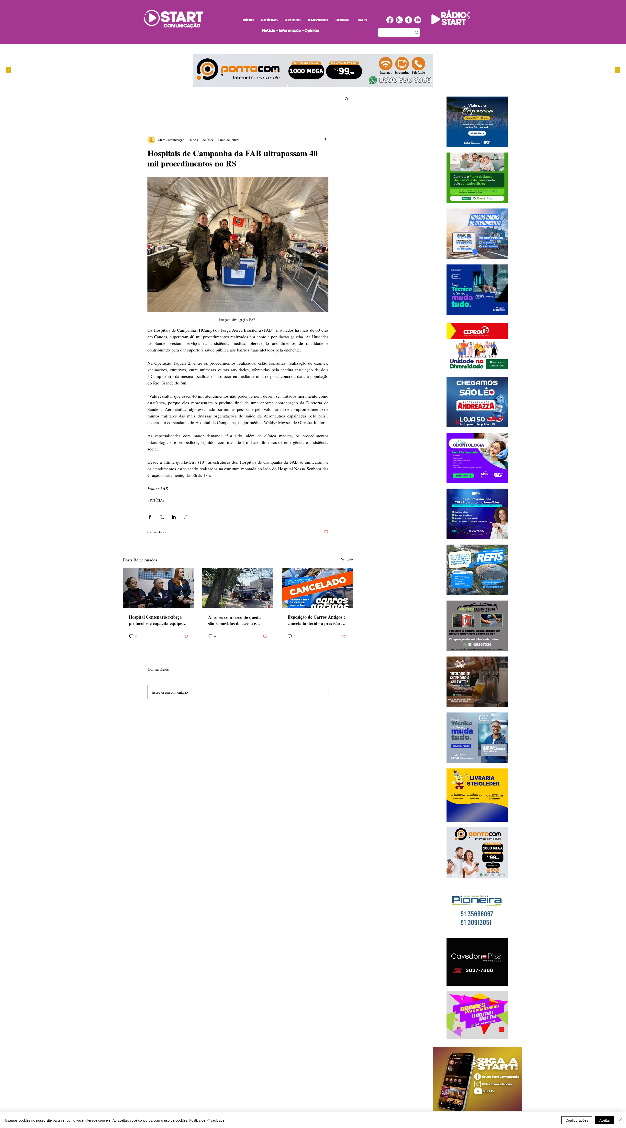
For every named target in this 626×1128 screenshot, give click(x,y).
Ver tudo (347, 559)
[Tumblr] (408, 19)
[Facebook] (389, 19)
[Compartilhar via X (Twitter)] (161, 517)
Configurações (577, 1120)
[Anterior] (8, 70)
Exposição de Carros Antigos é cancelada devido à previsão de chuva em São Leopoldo (317, 620)
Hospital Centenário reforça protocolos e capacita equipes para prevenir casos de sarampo (156, 620)
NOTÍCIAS (156, 500)
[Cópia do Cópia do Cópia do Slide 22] (306, 86)
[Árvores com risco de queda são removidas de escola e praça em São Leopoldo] (237, 588)
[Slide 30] (301, 86)
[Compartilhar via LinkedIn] (173, 517)
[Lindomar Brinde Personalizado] (292, 86)
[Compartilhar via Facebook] (149, 517)
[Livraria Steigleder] (278, 86)
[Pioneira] (283, 86)
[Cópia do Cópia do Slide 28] (297, 86)
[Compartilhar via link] (185, 517)
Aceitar (604, 1120)
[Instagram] (399, 19)
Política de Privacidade (206, 1120)
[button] (346, 98)
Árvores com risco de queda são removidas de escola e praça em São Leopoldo (234, 620)
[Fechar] (620, 1120)
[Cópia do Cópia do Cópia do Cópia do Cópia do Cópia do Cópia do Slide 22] (311, 86)
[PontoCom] (287, 86)
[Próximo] (617, 70)
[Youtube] (417, 19)
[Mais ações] (325, 139)
